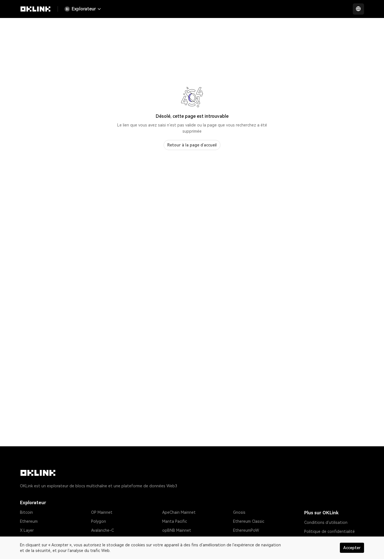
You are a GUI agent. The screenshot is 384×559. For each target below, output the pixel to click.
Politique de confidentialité (329, 531)
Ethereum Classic (248, 521)
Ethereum (29, 521)
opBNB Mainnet (176, 530)
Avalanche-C (102, 530)
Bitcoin (26, 512)
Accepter (352, 548)
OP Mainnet (101, 512)
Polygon (98, 521)
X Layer (27, 530)
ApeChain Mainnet (179, 512)
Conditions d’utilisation (325, 522)
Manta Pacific (174, 521)
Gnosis (239, 512)
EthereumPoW (246, 530)
